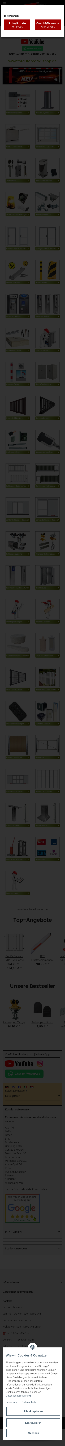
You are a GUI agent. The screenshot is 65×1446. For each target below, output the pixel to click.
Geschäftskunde (47, 25)
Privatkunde (17, 25)
